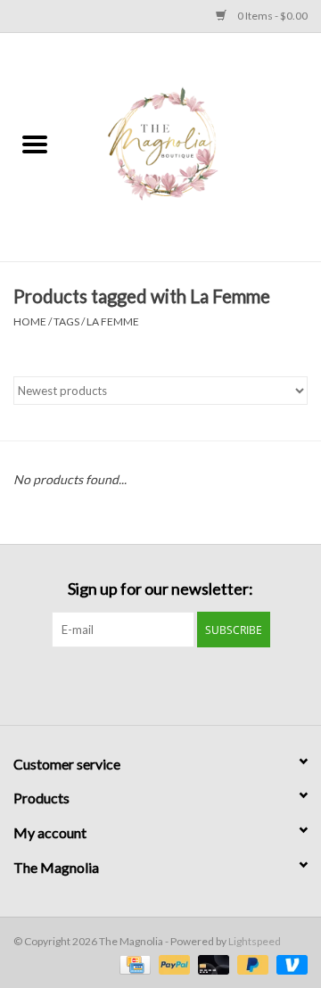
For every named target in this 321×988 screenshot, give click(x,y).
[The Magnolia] (195, 145)
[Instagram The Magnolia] (176, 684)
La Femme (112, 321)
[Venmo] (289, 963)
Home (29, 321)
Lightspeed (254, 941)
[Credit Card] (132, 963)
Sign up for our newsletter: (160, 589)
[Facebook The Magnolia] (145, 684)
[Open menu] (35, 143)
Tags (66, 321)
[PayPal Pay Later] (250, 963)
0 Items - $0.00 (271, 15)
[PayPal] (172, 963)
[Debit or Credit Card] (211, 963)
